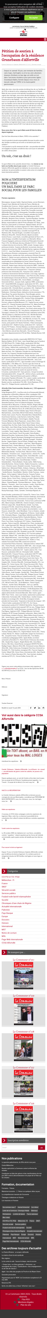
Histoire (5, 923)
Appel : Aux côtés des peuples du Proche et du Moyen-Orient (21, 1271)
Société (5, 900)
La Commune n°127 (23, 1067)
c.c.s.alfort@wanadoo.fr (9, 668)
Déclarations (7, 1214)
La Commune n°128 (23, 1031)
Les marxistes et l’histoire (10, 1200)
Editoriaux (34, 1211)
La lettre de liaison (19, 1214)
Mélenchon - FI (8, 880)
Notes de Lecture (9, 933)
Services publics (9, 893)
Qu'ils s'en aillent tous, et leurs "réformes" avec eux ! (18, 1286)
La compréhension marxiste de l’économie (15, 1194)
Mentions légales (26, 1302)
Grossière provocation (9, 1275)
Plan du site (26, 1304)
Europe (5, 916)
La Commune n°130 (23, 959)
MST (4, 929)
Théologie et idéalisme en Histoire (13, 1197)
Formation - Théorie (8, 1188)
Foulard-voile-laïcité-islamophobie (16, 896)
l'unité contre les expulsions (11, 828)
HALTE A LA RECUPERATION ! (11, 790)
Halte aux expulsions (8, 809)
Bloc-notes (6, 1217)
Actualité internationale (12, 906)
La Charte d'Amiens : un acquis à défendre (15, 1252)
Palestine (6, 909)
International (7, 926)
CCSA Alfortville (8, 942)
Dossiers (5, 919)
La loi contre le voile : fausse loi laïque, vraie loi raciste (19, 1261)
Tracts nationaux (32, 1214)
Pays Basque (7, 913)
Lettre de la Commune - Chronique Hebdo (16, 1211)
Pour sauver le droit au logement (12, 847)
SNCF (4, 886)
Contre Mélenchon (7, 1165)
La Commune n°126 (23, 1103)
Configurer (14, 17)
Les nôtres (34, 1207)
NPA (3, 936)
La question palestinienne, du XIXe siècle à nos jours (19, 1162)
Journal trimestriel (23, 1207)
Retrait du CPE (6, 1283)
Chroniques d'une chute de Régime (16, 903)
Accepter (33, 17)
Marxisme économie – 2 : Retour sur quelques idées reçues (21, 1191)
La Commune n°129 (23, 995)
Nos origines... (6, 1258)
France (5, 883)
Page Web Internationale (12, 939)
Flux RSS (26, 1299)
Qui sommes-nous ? (9, 1207)
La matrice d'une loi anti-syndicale (13, 1255)
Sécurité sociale (8, 890)
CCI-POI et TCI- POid (10, 876)
